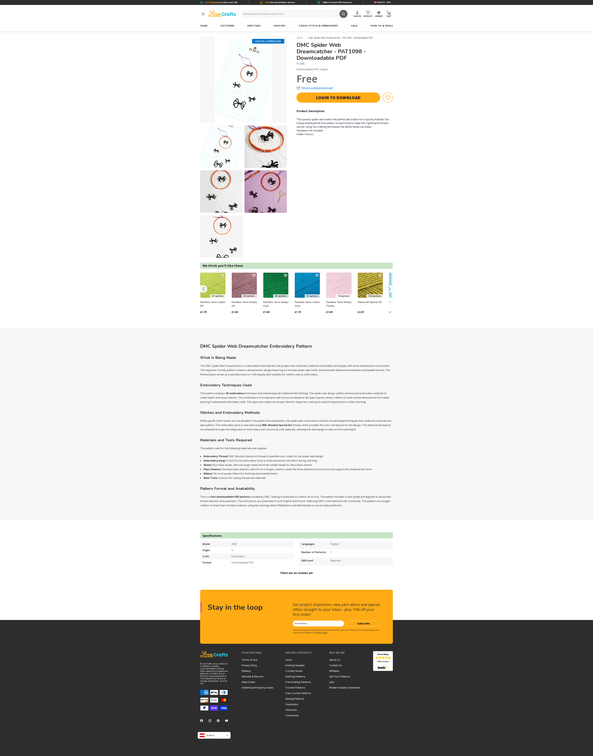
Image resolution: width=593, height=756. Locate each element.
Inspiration (291, 704)
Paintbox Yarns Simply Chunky (338, 304)
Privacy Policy (321, 632)
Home (299, 37)
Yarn (204, 25)
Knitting (253, 25)
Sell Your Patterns (339, 676)
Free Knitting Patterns (298, 682)
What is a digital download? (317, 88)
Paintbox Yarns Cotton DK (212, 304)
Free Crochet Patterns (298, 693)
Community (292, 715)
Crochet (279, 25)
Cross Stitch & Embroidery (318, 25)
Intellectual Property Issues (257, 687)
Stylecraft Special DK (370, 302)
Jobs (331, 682)
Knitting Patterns (295, 676)
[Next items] (389, 288)
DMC (302, 63)
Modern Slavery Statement (344, 687)
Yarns (288, 660)
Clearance (291, 710)
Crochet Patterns (295, 687)
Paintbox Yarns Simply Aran (275, 304)
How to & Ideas (381, 25)
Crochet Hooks (294, 671)
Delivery (246, 671)
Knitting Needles (295, 665)
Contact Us (335, 665)
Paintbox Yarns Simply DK (244, 304)
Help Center (248, 682)
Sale (354, 25)
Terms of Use (249, 660)
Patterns (227, 25)
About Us (334, 660)
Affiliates (334, 671)
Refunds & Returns (252, 676)
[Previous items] (203, 288)
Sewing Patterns (294, 698)
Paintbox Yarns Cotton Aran (307, 304)
